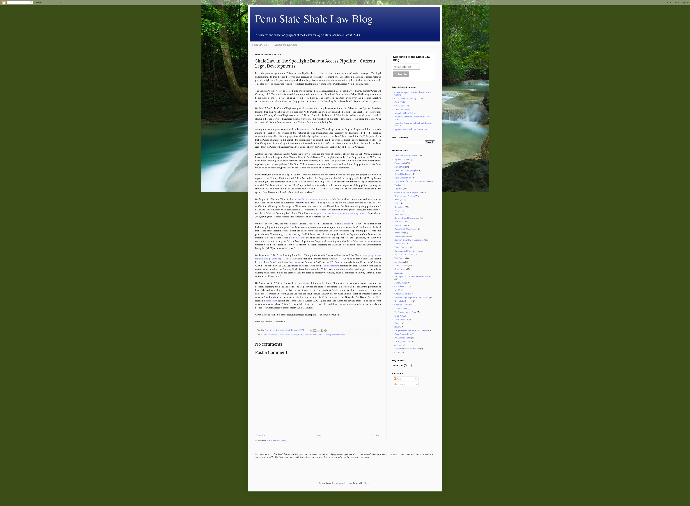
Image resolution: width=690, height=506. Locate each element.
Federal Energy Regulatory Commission (411, 297)
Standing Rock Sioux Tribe (335, 334)
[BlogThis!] (315, 330)
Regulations (399, 206)
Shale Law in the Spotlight (405, 170)
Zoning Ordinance (402, 247)
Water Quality (400, 199)
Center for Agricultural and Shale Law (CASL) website (414, 93)
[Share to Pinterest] (325, 330)
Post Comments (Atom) (277, 440)
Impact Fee (399, 232)
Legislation (399, 261)
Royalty (397, 326)
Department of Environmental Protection (411, 181)
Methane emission (402, 236)
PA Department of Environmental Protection (413, 276)
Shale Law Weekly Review (405, 155)
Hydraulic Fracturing (403, 159)
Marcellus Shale (401, 221)
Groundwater (400, 269)
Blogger (367, 482)
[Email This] (312, 330)
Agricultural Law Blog (285, 44)
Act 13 (397, 290)
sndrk (349, 482)
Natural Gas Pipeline (403, 301)
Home (318, 435)
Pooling (397, 322)
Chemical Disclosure (403, 304)
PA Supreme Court (402, 337)
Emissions (398, 272)
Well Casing (399, 258)
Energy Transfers (305, 334)
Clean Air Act (400, 315)
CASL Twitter (400, 102)
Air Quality (399, 210)
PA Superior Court (402, 341)
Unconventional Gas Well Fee (407, 348)
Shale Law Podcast (402, 109)
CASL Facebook (401, 105)
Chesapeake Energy (402, 293)
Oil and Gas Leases (402, 173)
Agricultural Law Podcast (405, 113)
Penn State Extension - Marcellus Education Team (413, 117)
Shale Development (402, 177)
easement (398, 344)
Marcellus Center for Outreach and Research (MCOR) (413, 124)
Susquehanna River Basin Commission (411, 330)
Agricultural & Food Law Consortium (410, 129)
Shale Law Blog (260, 44)
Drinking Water (401, 265)
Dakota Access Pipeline (288, 334)
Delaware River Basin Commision (409, 239)
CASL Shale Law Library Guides (408, 98)
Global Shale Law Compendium (408, 192)
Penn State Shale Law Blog (314, 18)
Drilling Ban (399, 243)
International (399, 214)
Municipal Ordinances (403, 254)
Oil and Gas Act (401, 286)
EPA (396, 203)
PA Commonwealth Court (405, 311)
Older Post (375, 435)
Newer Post (261, 435)
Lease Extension (401, 319)
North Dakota (318, 334)
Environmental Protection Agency (408, 250)
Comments (401, 384)
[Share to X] (318, 330)
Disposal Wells (400, 308)
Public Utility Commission (405, 228)
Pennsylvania (400, 162)
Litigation (398, 188)
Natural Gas (399, 166)
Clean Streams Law (402, 334)
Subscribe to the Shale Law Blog (411, 58)
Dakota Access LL (270, 334)
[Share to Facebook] (322, 330)
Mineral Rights (400, 282)
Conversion (399, 352)
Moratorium (399, 225)
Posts (398, 378)
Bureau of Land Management (406, 217)
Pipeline (397, 185)
